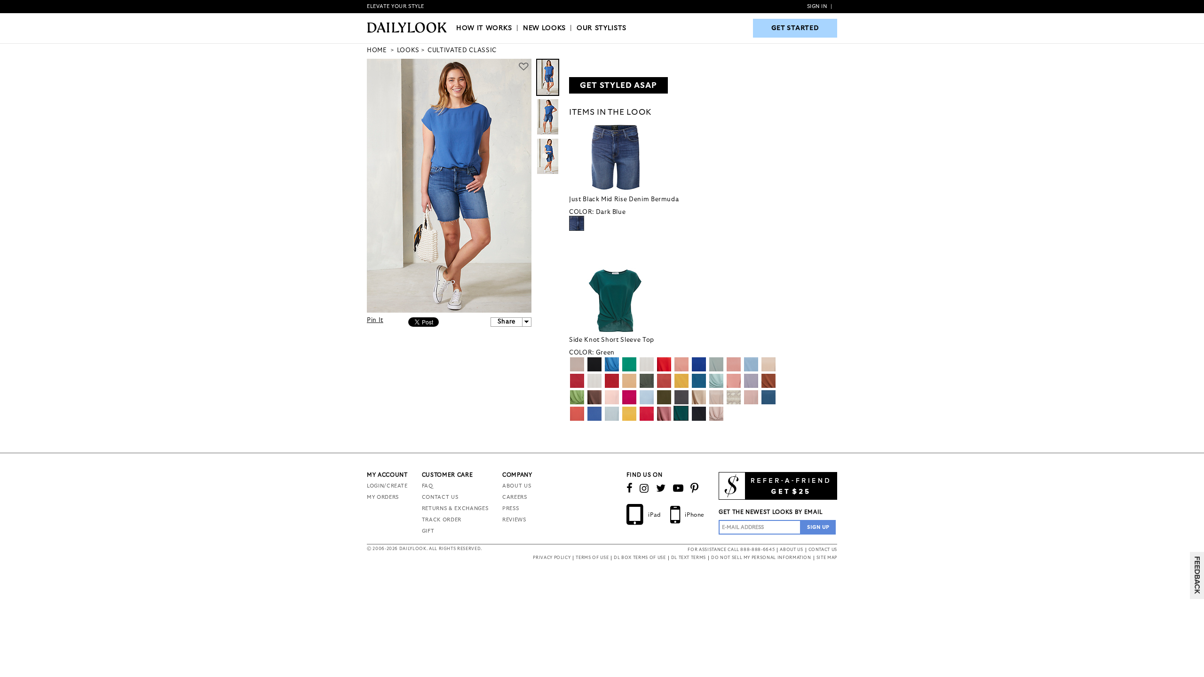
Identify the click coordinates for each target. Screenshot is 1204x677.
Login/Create (387, 485)
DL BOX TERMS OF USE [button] (639, 558)
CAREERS (514, 497)
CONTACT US (440, 497)
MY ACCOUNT (387, 475)
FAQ (427, 485)
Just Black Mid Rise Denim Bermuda (624, 200)
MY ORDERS (383, 497)
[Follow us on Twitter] (661, 488)
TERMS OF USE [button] (592, 558)
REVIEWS (514, 519)
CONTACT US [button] (823, 550)
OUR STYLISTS (601, 28)
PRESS (510, 508)
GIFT (428, 531)
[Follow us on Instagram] (644, 488)
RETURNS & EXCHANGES (455, 508)
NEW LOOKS (544, 28)
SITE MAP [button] (826, 558)
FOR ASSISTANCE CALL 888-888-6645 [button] (731, 550)
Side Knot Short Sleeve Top (611, 340)
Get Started (795, 28)
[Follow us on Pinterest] (694, 488)
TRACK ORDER (441, 519)
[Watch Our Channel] (678, 488)
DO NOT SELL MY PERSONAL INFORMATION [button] (761, 558)
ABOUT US (516, 485)
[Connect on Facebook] (629, 488)
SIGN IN (817, 6)
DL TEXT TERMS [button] (688, 558)
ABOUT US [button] (791, 550)
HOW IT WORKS (484, 28)
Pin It (375, 320)
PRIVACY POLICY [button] (551, 558)
